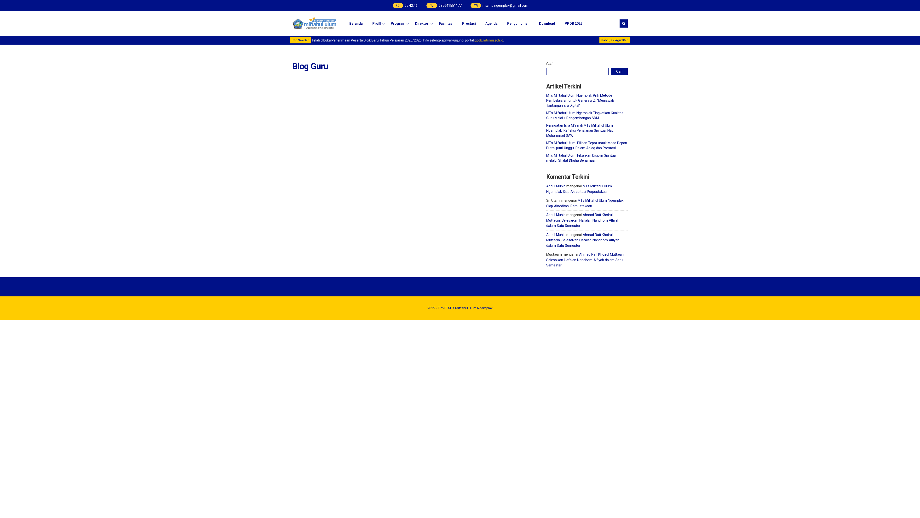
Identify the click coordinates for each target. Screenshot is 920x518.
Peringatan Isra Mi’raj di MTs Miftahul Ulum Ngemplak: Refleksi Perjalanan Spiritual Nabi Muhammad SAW (580, 130)
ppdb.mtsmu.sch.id (480, 40)
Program (398, 23)
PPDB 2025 (573, 23)
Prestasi (469, 23)
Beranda (356, 23)
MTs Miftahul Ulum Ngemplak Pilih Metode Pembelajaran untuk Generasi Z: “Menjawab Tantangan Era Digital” (580, 100)
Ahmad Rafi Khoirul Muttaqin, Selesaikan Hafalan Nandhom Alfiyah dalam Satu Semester (582, 220)
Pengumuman (518, 23)
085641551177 (450, 5)
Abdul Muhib (555, 186)
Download (547, 23)
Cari (549, 64)
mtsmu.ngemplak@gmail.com (505, 5)
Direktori (422, 23)
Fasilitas (446, 23)
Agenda (491, 23)
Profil (376, 23)
